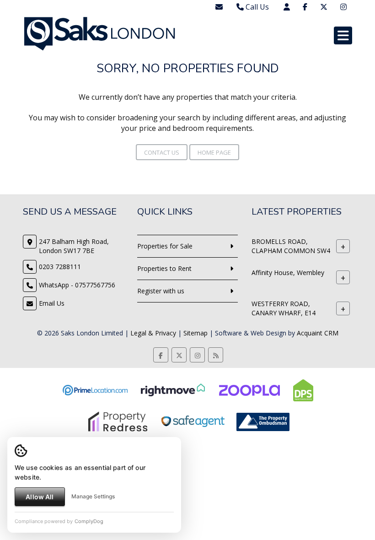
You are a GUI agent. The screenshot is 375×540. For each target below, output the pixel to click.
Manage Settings (93, 496)
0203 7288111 (60, 266)
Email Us (51, 303)
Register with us (160, 290)
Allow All (40, 497)
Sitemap (195, 333)
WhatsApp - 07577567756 (77, 285)
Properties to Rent (164, 268)
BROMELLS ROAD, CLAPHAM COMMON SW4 (291, 246)
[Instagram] (343, 7)
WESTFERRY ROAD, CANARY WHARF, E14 (284, 308)
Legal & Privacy (153, 333)
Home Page (214, 152)
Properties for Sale (165, 246)
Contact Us (161, 152)
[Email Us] (219, 7)
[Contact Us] (287, 7)
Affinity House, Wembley (288, 272)
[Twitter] (323, 7)
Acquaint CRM (317, 333)
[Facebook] (305, 7)
